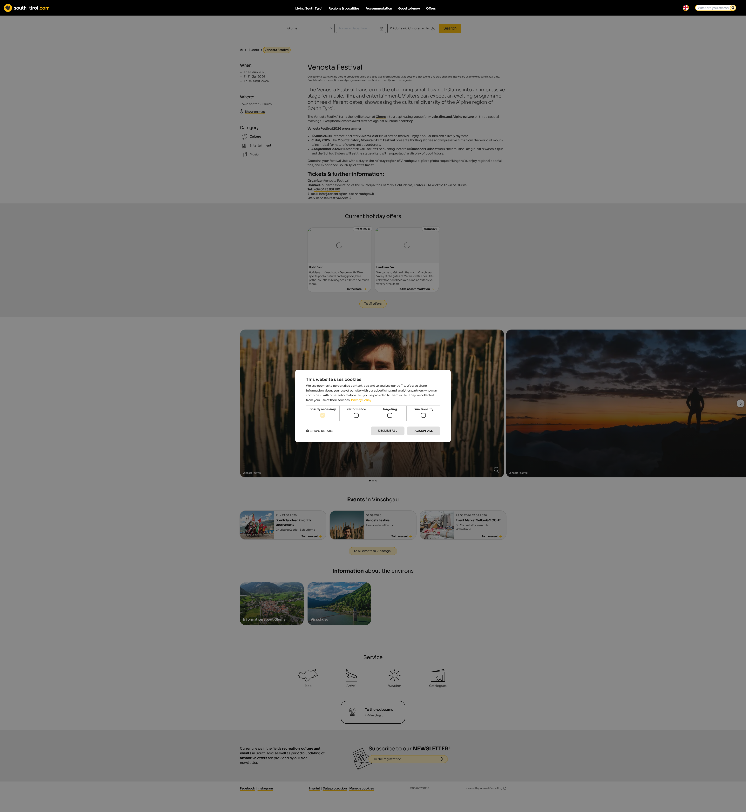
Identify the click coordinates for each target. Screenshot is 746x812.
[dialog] (373, 406)
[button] (319, 431)
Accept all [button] (424, 431)
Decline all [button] (387, 431)
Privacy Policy (361, 400)
